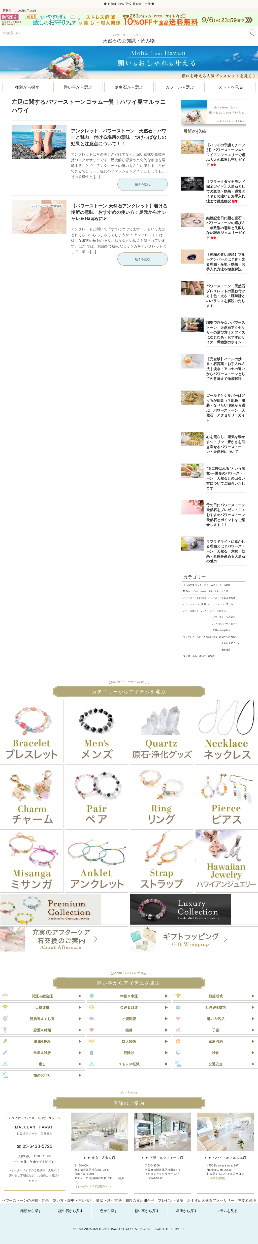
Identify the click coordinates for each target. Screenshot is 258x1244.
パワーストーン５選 (218, 591)
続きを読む (142, 184)
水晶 (194, 655)
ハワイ (204, 610)
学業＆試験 (42, 1052)
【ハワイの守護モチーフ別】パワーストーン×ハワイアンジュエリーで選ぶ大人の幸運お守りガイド (225, 154)
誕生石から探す (70, 1210)
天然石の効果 (210, 636)
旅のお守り (42, 1075)
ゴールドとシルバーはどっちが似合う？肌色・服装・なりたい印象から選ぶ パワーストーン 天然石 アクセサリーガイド (225, 407)
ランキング (189, 636)
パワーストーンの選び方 (220, 604)
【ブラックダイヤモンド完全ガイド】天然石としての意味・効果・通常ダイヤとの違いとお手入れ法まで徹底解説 (225, 191)
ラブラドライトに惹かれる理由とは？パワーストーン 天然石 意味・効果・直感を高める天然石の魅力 (225, 551)
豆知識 (211, 655)
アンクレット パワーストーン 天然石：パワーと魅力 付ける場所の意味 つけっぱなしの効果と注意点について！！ (118, 137)
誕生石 (202, 655)
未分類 (186, 655)
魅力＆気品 (215, 1018)
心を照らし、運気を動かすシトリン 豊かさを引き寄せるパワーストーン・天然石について (225, 444)
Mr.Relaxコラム (190, 591)
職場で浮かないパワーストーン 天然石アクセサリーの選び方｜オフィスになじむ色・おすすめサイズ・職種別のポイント (225, 332)
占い (199, 636)
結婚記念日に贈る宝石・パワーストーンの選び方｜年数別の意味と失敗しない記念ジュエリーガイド (225, 227)
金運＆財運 (129, 1007)
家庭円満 (216, 1041)
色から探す (109, 1210)
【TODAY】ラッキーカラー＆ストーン (202, 584)
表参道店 (226, 649)
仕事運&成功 (216, 1007)
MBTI (226, 584)
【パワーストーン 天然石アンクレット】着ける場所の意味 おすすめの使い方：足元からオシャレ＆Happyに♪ (119, 212)
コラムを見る (227, 1210)
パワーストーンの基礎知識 (221, 597)
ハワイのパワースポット (224, 623)
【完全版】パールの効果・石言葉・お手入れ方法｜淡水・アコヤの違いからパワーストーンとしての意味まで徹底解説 (225, 368)
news (202, 591)
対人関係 (129, 1041)
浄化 (215, 1052)
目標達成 (42, 1007)
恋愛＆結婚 (42, 1029)
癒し (42, 1063)
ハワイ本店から (218, 610)
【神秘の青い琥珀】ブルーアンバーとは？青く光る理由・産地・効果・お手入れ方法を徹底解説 (225, 262)
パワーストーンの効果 (194, 597)
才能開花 (129, 1018)
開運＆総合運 (42, 995)
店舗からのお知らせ (222, 630)
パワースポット (191, 610)
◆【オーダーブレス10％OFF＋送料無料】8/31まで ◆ (129, 4)
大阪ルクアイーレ (230, 643)
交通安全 (216, 1063)
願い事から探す (147, 1210)
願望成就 (216, 995)
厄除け (129, 1052)
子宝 (215, 1029)
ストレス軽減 (129, 1063)
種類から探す (31, 1210)
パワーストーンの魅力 (223, 617)
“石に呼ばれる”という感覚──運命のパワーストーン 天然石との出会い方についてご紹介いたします (225, 478)
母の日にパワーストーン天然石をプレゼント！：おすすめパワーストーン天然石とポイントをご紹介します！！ (225, 514)
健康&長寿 (42, 1041)
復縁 (129, 1029)
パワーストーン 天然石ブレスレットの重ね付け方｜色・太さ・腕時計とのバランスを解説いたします (225, 295)
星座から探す (186, 1210)
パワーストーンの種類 (194, 604)
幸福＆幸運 (129, 995)
